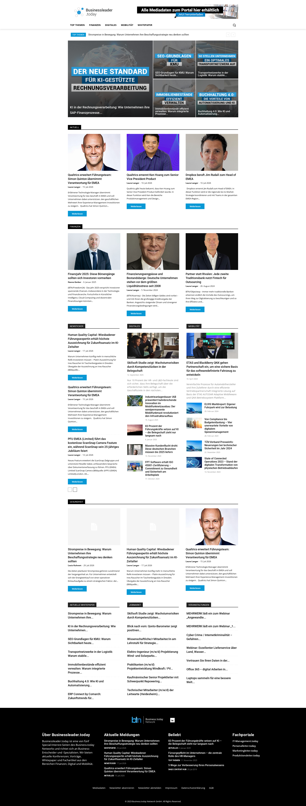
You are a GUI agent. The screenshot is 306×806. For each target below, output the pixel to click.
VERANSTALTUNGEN (198, 605)
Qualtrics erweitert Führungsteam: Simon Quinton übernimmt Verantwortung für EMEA (90, 179)
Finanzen (75, 226)
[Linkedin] (172, 720)
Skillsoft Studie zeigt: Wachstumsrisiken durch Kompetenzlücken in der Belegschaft (153, 366)
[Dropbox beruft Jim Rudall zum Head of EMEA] (212, 152)
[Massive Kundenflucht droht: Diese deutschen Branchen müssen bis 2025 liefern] (135, 449)
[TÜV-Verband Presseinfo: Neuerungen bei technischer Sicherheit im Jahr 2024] (194, 446)
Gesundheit (76, 502)
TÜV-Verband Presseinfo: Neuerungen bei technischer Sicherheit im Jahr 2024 (220, 445)
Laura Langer (74, 187)
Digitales (134, 326)
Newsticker (110, 763)
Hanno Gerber (74, 282)
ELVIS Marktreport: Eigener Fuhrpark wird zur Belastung (220, 406)
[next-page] (75, 490)
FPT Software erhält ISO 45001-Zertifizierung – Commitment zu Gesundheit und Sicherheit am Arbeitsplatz (161, 468)
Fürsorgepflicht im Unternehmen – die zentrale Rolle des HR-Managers (195, 754)
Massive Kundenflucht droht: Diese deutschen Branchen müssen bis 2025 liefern (161, 449)
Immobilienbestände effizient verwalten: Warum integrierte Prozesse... (87, 668)
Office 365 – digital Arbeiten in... (207, 669)
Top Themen (174, 760)
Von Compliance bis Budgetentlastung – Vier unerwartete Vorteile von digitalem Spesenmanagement (218, 425)
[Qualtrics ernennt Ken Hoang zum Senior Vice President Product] (153, 152)
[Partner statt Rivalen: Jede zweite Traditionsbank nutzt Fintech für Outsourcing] (212, 251)
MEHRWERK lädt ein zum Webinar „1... (211, 626)
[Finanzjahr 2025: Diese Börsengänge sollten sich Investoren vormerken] (94, 251)
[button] (234, 25)
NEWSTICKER (76, 326)
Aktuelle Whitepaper (82, 605)
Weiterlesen (77, 214)
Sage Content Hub (177, 769)
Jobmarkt (135, 605)
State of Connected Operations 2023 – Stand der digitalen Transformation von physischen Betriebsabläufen (221, 463)
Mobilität (194, 326)
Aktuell (74, 127)
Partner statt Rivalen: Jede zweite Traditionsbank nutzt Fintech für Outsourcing (207, 278)
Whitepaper (110, 748)
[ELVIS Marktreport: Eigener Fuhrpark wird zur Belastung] (194, 408)
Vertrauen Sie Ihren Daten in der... (207, 660)
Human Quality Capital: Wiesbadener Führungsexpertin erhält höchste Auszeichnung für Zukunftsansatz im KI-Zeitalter (150, 34)
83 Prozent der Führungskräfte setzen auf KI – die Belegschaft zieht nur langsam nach (162, 431)
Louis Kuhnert (74, 565)
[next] (233, 35)
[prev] (228, 35)
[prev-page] (70, 490)
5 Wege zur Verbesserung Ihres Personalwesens (196, 765)
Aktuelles (131, 357)
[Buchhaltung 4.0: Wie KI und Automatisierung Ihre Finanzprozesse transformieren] (217, 98)
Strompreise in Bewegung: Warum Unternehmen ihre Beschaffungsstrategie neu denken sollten (132, 742)
